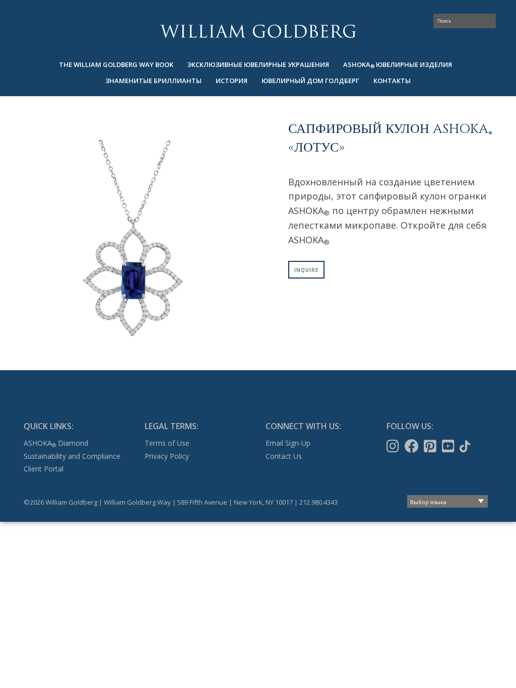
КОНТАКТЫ (392, 80)
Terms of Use (167, 443)
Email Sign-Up (288, 443)
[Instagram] (393, 446)
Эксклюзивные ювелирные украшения (258, 64)
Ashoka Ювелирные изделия (397, 65)
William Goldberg (258, 31)
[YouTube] (449, 446)
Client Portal (43, 468)
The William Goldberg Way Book (116, 64)
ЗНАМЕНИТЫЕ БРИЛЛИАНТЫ (153, 80)
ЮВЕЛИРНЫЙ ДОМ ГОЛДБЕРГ (310, 80)
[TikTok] (466, 446)
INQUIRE (306, 269)
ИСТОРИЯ (231, 80)
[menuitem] (116, 64)
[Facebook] (413, 446)
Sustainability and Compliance (72, 456)
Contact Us (284, 456)
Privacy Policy (167, 456)
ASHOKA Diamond (56, 443)
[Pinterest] (431, 446)
